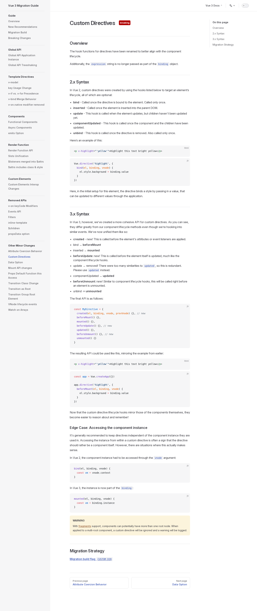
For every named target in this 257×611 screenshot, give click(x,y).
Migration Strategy (223, 44)
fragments (84, 526)
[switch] (245, 6)
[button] (26, 16)
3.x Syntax (218, 39)
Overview (218, 27)
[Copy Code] (184, 151)
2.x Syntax (218, 33)
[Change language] (232, 5)
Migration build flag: (91, 559)
